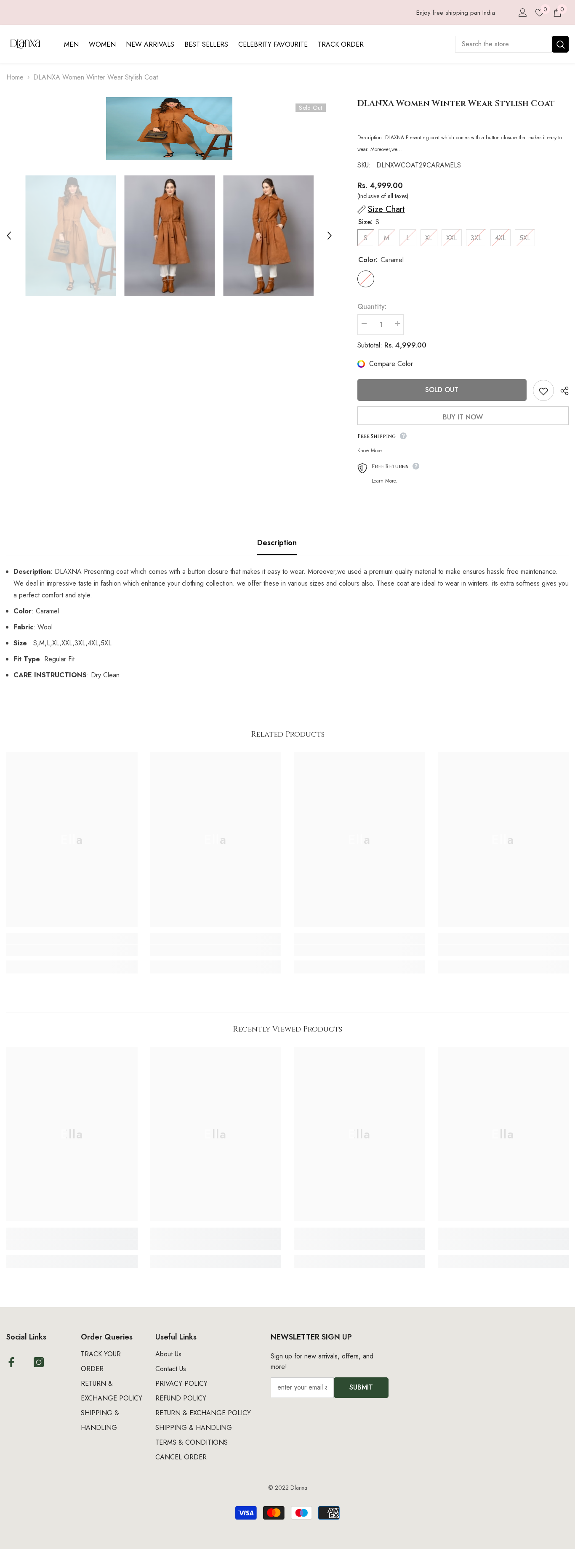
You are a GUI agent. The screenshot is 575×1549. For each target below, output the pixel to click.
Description (277, 542)
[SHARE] (561, 391)
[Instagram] (38, 1362)
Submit (361, 1387)
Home (15, 77)
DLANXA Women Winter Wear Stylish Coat (456, 103)
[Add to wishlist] (543, 390)
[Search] (512, 44)
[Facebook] (11, 1362)
